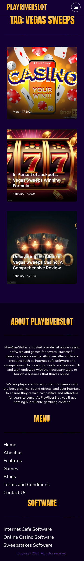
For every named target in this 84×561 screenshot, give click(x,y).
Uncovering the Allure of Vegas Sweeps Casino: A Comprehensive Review (38, 262)
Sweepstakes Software (28, 545)
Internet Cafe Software (28, 529)
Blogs (10, 476)
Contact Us (15, 492)
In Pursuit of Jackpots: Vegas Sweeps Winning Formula (36, 180)
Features (13, 461)
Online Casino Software (29, 537)
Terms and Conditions (27, 484)
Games (11, 469)
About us (13, 453)
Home (10, 445)
